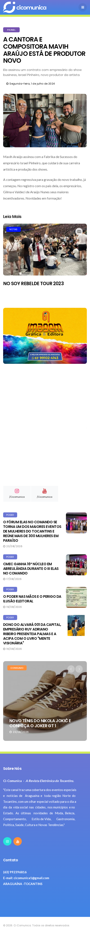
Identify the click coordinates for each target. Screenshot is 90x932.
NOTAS (13, 229)
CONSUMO (16, 668)
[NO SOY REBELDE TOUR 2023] (45, 249)
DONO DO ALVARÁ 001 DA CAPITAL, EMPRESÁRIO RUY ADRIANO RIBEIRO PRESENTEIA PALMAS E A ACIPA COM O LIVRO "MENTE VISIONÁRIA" (32, 634)
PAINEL (11, 29)
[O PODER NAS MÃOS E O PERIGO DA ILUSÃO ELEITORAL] (76, 597)
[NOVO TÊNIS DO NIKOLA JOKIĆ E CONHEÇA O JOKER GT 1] (45, 701)
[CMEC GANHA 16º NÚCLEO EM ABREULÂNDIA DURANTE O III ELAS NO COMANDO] (76, 564)
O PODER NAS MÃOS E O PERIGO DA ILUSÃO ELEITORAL (32, 599)
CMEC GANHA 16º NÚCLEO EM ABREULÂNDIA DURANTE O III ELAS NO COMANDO (31, 568)
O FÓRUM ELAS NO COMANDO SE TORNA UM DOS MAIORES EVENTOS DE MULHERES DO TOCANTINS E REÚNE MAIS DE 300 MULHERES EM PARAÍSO (32, 531)
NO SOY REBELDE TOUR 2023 (33, 283)
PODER (10, 515)
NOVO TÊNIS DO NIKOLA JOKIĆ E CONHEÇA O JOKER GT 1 (40, 723)
